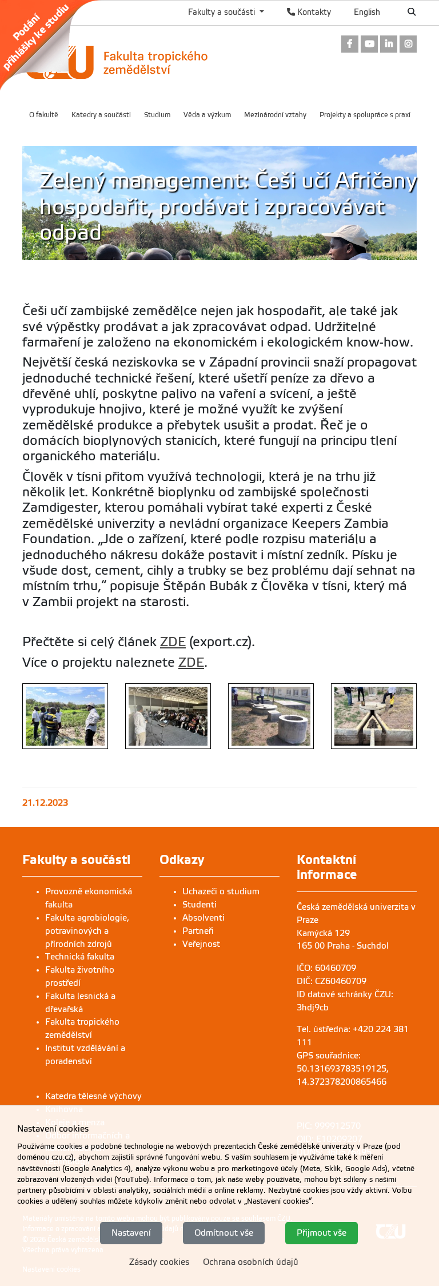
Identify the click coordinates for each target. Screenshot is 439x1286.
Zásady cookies (159, 1262)
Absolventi (203, 917)
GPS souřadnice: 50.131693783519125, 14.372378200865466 (343, 1068)
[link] (56, 45)
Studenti (199, 904)
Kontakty (313, 12)
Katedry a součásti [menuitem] (101, 115)
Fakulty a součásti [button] (222, 12)
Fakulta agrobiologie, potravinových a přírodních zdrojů (87, 931)
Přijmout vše (321, 1232)
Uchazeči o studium (221, 891)
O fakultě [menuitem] (43, 115)
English (367, 12)
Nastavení (131, 1232)
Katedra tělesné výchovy (93, 1096)
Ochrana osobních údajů (250, 1262)
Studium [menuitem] (157, 115)
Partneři (198, 930)
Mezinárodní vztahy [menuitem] (275, 115)
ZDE (173, 642)
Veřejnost (201, 944)
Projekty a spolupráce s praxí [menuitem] (365, 115)
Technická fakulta (79, 956)
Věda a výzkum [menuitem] (207, 115)
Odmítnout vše (223, 1232)
